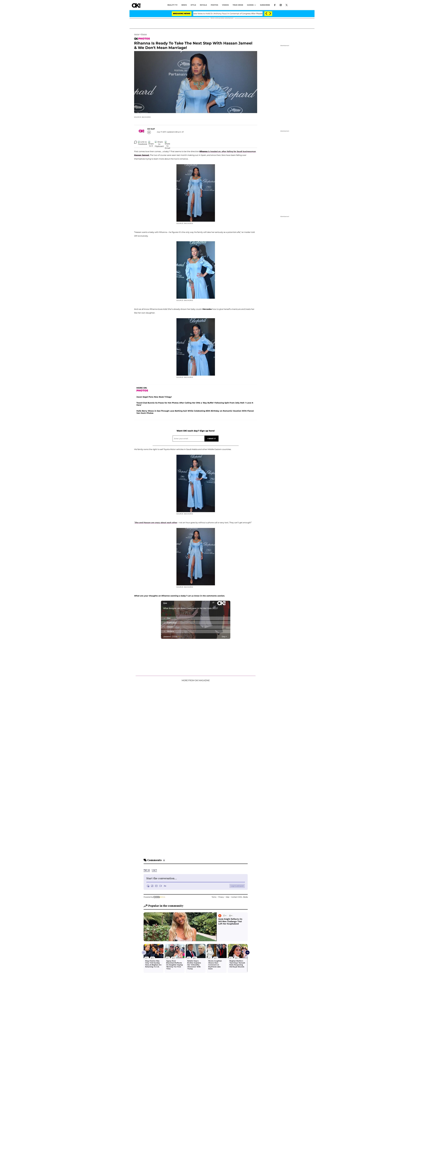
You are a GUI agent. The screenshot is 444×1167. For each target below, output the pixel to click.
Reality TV (172, 5)
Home (136, 34)
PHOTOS (214, 5)
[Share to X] (151, 142)
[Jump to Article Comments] (135, 142)
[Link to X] (287, 5)
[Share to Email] (167, 142)
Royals (203, 5)
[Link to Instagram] (281, 5)
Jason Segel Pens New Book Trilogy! (154, 397)
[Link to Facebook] (275, 5)
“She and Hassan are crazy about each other (155, 522)
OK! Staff (151, 129)
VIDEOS (225, 5)
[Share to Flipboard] (159, 142)
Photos (144, 34)
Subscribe (265, 5)
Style (193, 5)
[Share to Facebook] (142, 142)
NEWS (184, 5)
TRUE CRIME (238, 5)
